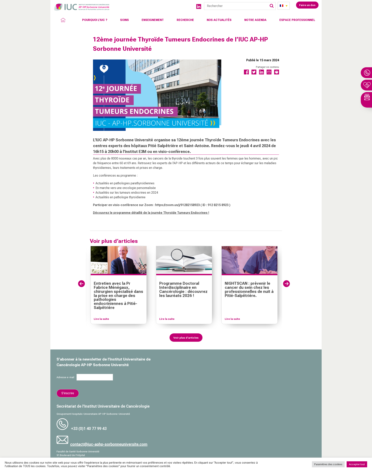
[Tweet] (253, 73)
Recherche (185, 20)
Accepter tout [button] (357, 464)
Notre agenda (255, 20)
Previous (81, 283)
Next (286, 283)
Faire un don (307, 5)
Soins (124, 20)
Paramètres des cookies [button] (328, 464)
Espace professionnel (297, 20)
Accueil (63, 20)
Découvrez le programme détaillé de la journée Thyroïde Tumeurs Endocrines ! (151, 213)
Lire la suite (101, 318)
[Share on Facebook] (246, 73)
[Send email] (269, 73)
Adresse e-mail (67, 377)
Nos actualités (219, 20)
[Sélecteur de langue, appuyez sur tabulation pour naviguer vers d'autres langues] (284, 6)
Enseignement (153, 20)
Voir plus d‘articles (186, 337)
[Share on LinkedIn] (261, 73)
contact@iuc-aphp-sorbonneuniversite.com (108, 444)
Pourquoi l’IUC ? (94, 20)
